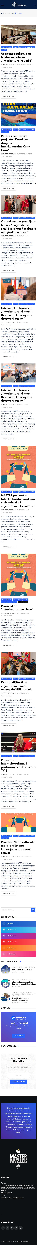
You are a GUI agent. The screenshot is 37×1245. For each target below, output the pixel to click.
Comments (7, 67)
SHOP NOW (18, 1036)
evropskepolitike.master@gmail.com (12, 1198)
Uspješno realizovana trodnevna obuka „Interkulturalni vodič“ (16, 57)
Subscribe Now (19, 1082)
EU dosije (31, 967)
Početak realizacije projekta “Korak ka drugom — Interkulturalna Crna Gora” (15, 143)
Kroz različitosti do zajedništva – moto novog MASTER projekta (17, 686)
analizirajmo (17, 979)
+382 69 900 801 (6, 1193)
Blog (25, 967)
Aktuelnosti (17, 967)
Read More (7, 96)
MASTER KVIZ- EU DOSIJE (22, 970)
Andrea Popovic (9, 64)
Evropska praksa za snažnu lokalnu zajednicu (23, 994)
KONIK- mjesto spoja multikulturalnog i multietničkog (20, 1000)
